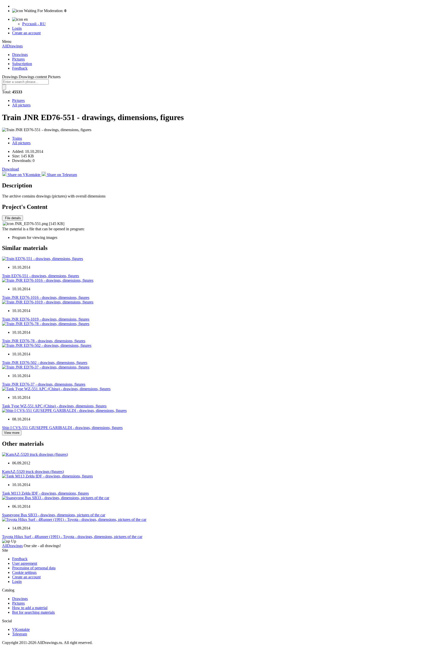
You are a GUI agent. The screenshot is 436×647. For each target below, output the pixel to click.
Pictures (18, 59)
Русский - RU (34, 24)
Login (17, 28)
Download (10, 169)
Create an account (26, 33)
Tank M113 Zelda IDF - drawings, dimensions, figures (45, 493)
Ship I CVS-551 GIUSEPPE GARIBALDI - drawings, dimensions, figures (62, 428)
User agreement (24, 563)
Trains (17, 138)
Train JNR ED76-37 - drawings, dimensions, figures (43, 384)
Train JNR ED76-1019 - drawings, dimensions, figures (45, 319)
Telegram (19, 634)
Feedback (20, 68)
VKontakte (21, 629)
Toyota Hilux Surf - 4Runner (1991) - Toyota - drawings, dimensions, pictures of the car (72, 537)
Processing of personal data (34, 568)
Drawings (20, 54)
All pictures (21, 105)
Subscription (22, 64)
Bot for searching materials (33, 612)
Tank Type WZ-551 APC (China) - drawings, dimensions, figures (54, 406)
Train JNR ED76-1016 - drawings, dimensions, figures (45, 297)
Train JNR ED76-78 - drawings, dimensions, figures (43, 341)
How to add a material (29, 608)
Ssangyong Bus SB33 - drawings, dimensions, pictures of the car (53, 515)
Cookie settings (24, 572)
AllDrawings (12, 46)
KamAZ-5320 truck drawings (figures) (33, 471)
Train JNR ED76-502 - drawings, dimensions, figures (44, 362)
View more (11, 433)
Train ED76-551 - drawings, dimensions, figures (40, 276)
